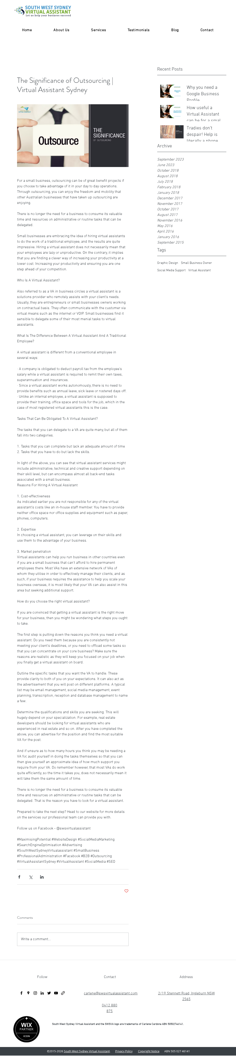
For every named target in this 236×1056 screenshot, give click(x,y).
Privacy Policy (124, 1051)
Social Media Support (171, 270)
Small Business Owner (196, 263)
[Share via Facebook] (19, 877)
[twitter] (49, 993)
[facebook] (21, 993)
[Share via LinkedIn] (42, 877)
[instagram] (35, 993)
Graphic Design (167, 263)
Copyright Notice (148, 1051)
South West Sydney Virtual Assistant (87, 1051)
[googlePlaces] (28, 993)
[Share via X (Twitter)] (30, 877)
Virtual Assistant (199, 270)
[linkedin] (42, 993)
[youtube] (56, 993)
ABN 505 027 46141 (175, 1051)
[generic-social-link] (63, 993)
